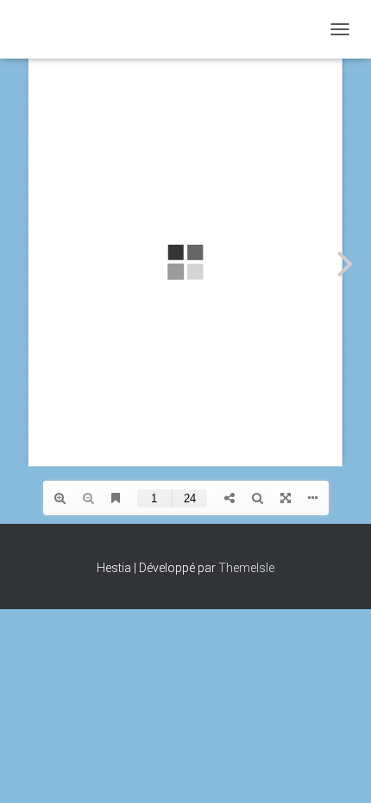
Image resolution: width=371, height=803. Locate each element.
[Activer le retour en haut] (337, 768)
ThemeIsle (246, 568)
